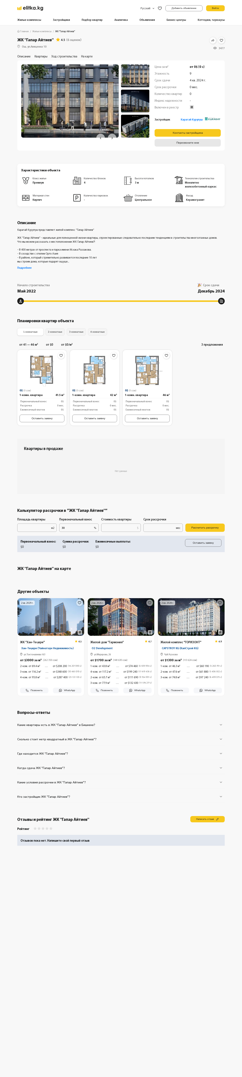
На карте (87, 56)
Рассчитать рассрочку (205, 528)
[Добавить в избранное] (221, 40)
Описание (24, 56)
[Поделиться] (213, 40)
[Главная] (30, 8)
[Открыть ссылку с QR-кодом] (80, 632)
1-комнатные (30, 331)
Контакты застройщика (188, 133)
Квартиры (41, 56)
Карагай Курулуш (192, 119)
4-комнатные (97, 331)
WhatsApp (69, 690)
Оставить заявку (42, 418)
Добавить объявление (184, 8)
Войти (215, 8)
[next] (112, 138)
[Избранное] (160, 8)
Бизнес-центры (176, 20)
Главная (24, 31)
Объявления (147, 20)
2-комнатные (55, 331)
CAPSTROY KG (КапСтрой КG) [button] (180, 648)
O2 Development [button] (102, 648)
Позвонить (37, 690)
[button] (50, 670)
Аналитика (121, 20)
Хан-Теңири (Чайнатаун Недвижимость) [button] (47, 648)
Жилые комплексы (29, 20)
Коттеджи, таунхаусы (211, 20)
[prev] (100, 138)
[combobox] (147, 8)
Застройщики (61, 20)
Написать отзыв (205, 819)
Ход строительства (64, 56)
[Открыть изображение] (42, 370)
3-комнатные (76, 331)
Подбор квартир (92, 20)
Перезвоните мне (187, 143)
